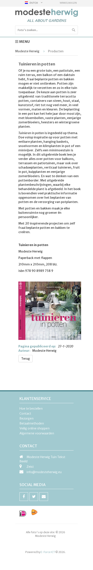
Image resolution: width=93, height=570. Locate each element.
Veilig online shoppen (34, 428)
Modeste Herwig (27, 51)
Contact (25, 413)
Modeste (46, 13)
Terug (25, 359)
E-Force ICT (48, 552)
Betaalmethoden (31, 423)
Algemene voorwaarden (36, 433)
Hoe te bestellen (31, 408)
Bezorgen (26, 418)
